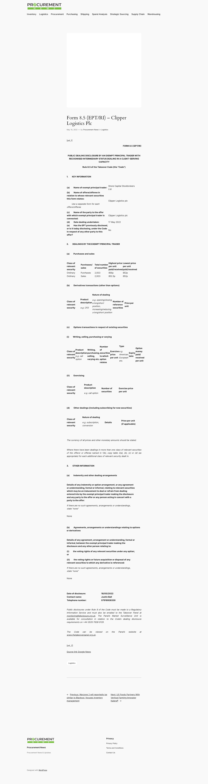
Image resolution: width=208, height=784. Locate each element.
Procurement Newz (36, 747)
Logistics (104, 130)
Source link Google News (79, 652)
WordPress (43, 770)
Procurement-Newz (91, 130)
